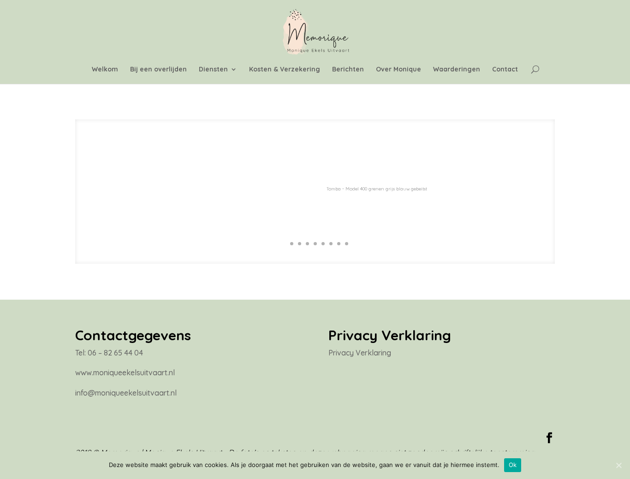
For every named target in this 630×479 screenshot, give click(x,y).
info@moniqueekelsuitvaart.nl (126, 392)
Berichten (348, 69)
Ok (513, 464)
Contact (505, 69)
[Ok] (618, 465)
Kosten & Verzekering (284, 69)
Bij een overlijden (158, 69)
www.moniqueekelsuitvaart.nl (125, 372)
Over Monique (398, 69)
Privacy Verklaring (359, 352)
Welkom (105, 69)
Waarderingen (456, 69)
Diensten (213, 69)
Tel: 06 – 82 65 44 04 (109, 352)
